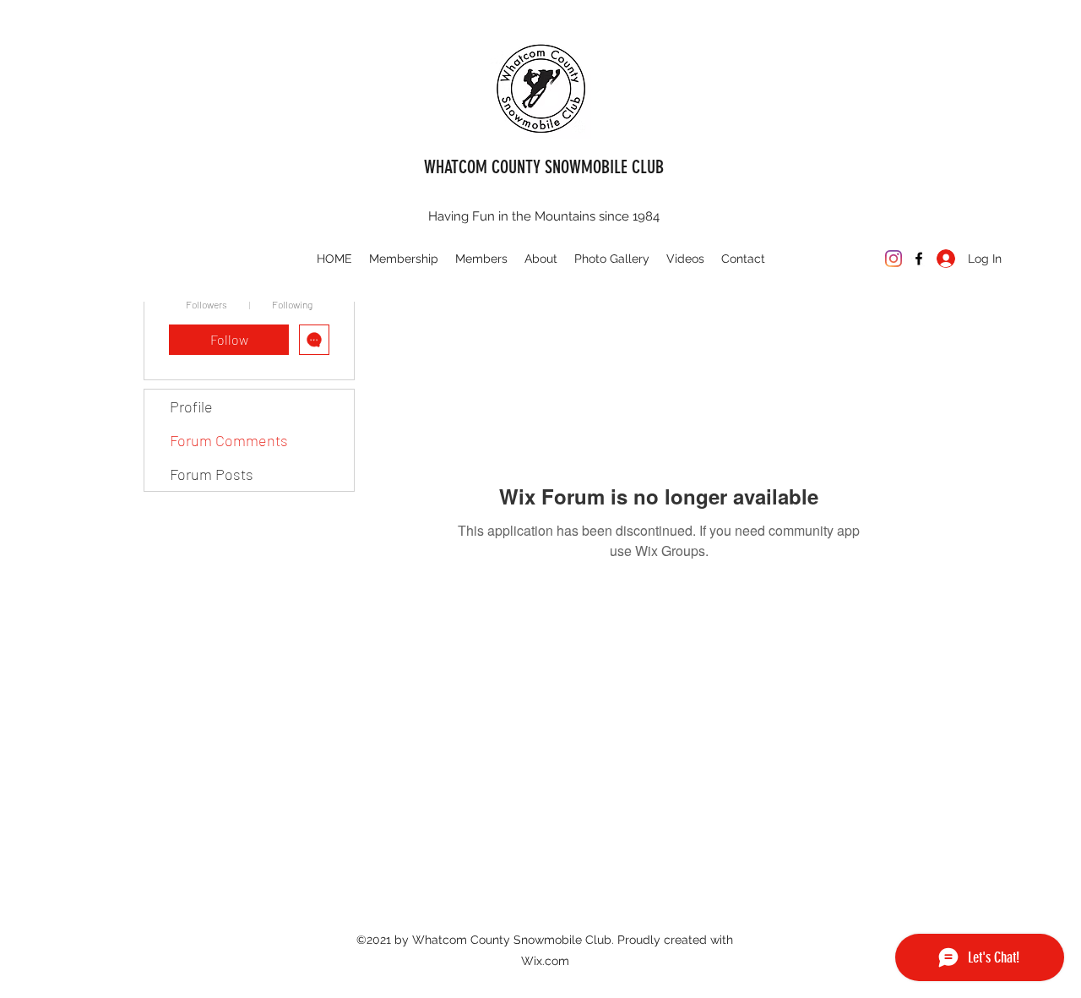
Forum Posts (211, 474)
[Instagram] (893, 258)
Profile (191, 406)
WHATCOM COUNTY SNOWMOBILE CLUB (544, 166)
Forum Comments (229, 440)
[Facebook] (918, 258)
